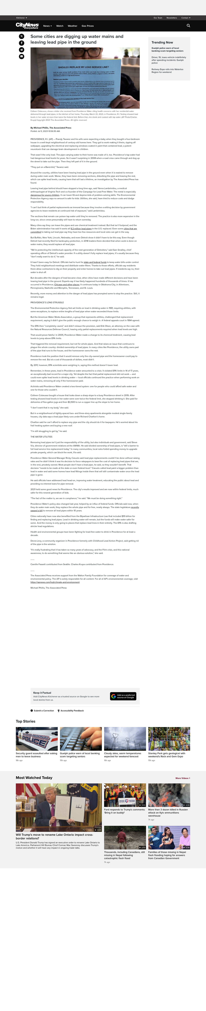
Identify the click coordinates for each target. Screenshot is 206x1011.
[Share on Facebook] (21, 43)
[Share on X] (21, 36)
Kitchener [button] (20, 18)
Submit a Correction (44, 710)
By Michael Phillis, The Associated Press (51, 127)
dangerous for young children (45, 195)
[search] (188, 26)
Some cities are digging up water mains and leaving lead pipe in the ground (77, 39)
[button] (184, 17)
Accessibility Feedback (72, 710)
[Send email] (21, 56)
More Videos (182, 778)
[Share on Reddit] (21, 49)
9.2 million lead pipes (81, 228)
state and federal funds (95, 262)
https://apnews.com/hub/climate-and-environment (55, 582)
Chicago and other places (66, 284)
